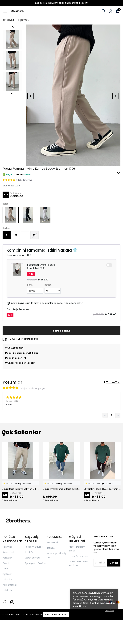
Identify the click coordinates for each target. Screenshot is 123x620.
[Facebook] (4, 602)
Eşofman (7, 574)
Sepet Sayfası (32, 557)
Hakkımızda (53, 542)
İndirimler (8, 590)
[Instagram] (12, 602)
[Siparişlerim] (111, 11)
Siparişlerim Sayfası (35, 563)
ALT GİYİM (8, 20)
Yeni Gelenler (10, 585)
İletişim (51, 548)
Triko (5, 568)
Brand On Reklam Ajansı (56, 614)
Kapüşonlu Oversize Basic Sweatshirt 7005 (41, 266)
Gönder (114, 562)
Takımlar (7, 546)
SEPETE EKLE (61, 331)
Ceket (6, 563)
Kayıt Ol (29, 552)
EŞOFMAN (23, 20)
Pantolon (7, 557)
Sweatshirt (8, 552)
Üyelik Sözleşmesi (78, 556)
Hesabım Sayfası (34, 546)
